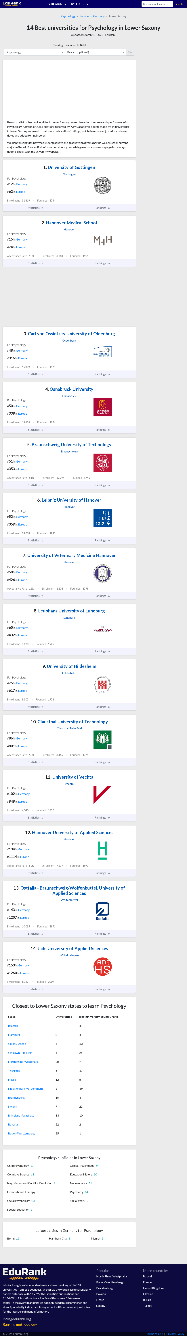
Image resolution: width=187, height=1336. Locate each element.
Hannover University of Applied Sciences (69, 832)
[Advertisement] (34, 91)
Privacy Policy (175, 1333)
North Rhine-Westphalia (23, 1061)
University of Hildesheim (69, 666)
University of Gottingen (69, 167)
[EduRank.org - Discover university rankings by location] (12, 3)
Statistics (34, 207)
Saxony (12, 1106)
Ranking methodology (20, 1324)
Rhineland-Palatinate (21, 1115)
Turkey (147, 1305)
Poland (147, 1276)
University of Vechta (69, 777)
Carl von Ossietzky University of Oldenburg (69, 333)
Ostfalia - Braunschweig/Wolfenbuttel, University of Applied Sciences (69, 890)
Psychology (68, 16)
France (147, 1282)
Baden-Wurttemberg (21, 1133)
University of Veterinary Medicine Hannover (69, 555)
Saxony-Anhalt (17, 1043)
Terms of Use (154, 1333)
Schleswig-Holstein (20, 1052)
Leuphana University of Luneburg (69, 610)
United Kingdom (153, 1288)
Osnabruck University (69, 389)
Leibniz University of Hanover (69, 500)
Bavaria (13, 1124)
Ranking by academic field (69, 45)
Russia (147, 1299)
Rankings (101, 207)
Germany (99, 16)
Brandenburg (16, 1097)
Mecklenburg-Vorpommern (25, 1088)
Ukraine (148, 1294)
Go (130, 52)
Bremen (13, 1025)
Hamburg (14, 1034)
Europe (84, 16)
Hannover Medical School (69, 222)
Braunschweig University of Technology (69, 444)
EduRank (110, 34)
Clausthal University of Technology (69, 721)
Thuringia (14, 1070)
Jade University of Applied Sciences (69, 948)
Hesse (12, 1079)
